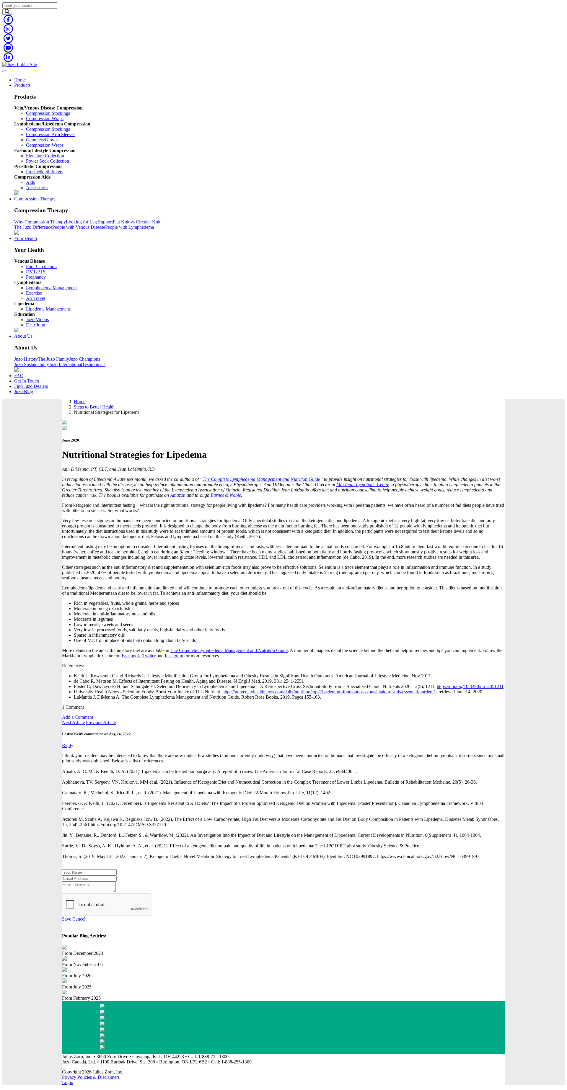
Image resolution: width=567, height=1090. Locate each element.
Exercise (34, 292)
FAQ (19, 375)
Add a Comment (77, 717)
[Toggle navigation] (4, 71)
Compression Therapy (35, 198)
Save (66, 918)
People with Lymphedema (129, 227)
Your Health (25, 238)
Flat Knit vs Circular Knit (136, 221)
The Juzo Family (53, 359)
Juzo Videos (37, 319)
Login (67, 1082)
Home (20, 79)
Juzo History (26, 359)
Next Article (73, 722)
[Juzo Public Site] (19, 64)
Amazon (177, 495)
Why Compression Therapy (40, 221)
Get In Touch (26, 380)
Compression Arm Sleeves (50, 134)
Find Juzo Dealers (31, 386)
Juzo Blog (23, 391)
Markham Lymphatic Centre (362, 484)
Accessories (37, 187)
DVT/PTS (35, 271)
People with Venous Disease (78, 227)
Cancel (78, 918)
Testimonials (93, 364)
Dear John (35, 324)
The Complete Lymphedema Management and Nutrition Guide (261, 479)
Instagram (174, 655)
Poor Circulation (41, 266)
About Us (23, 336)
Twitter (149, 655)
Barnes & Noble (226, 495)
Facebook (131, 655)
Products (22, 85)
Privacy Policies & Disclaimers (91, 1077)
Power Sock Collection (47, 161)
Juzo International (65, 364)
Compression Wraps (44, 118)
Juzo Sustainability (31, 364)
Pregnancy (36, 277)
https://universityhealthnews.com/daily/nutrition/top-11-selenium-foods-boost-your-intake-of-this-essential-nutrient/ (328, 691)
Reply (67, 745)
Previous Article (101, 722)
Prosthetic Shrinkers (44, 171)
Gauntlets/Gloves (42, 139)
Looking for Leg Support (89, 221)
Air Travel (35, 298)
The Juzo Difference (33, 227)
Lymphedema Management (51, 287)
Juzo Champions (84, 359)
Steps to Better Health (94, 406)
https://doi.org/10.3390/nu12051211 (470, 686)
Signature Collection (45, 155)
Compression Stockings (48, 113)
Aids (30, 182)
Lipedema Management (48, 308)
